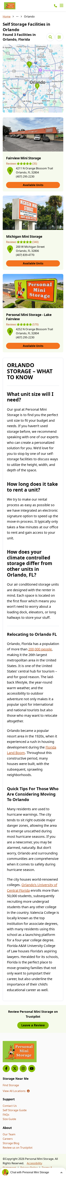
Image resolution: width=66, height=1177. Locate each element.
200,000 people (40, 649)
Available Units (33, 185)
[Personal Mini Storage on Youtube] (31, 1068)
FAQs (6, 1114)
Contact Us (10, 1106)
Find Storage (11, 1085)
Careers (8, 1139)
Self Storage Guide (15, 1110)
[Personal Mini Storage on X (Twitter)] (14, 1068)
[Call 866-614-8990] (55, 5)
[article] (33, 154)
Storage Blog (11, 1143)
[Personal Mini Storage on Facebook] (6, 1068)
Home (6, 16)
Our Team (9, 1134)
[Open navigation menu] (61, 6)
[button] (33, 79)
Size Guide (9, 1119)
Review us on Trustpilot (17, 1147)
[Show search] (50, 37)
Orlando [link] (29, 16)
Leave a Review (33, 1025)
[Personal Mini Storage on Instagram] (23, 1068)
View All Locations (16, 1091)
